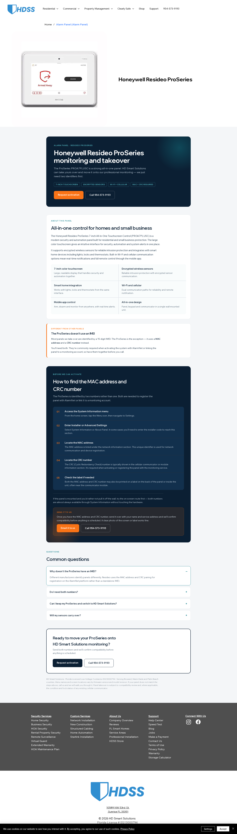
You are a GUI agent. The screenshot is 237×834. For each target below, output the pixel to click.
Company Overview (121, 720)
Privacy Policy (156, 749)
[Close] (233, 828)
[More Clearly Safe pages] (133, 9)
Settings (208, 828)
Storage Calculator (159, 757)
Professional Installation (123, 736)
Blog (151, 728)
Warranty (154, 753)
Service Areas (117, 732)
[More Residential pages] (57, 9)
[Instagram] (188, 722)
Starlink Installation (82, 736)
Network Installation (82, 720)
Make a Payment (158, 736)
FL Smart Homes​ (119, 728)
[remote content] (118, 414)
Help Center (155, 720)
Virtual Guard (39, 741)
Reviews (114, 724)
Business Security (41, 724)
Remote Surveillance (43, 736)
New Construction (81, 724)
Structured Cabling (81, 728)
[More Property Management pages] (112, 9)
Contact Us (155, 741)
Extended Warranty (43, 745)
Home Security (40, 720)
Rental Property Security (46, 732)
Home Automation (81, 732)
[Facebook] (198, 722)
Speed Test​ (155, 724)
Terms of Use (156, 745)
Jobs (151, 732)
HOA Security (39, 728)
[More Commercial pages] (78, 9)
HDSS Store (116, 741)
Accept (223, 828)
